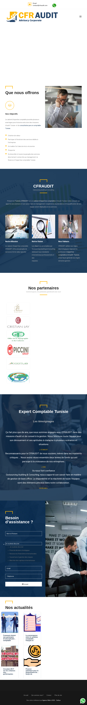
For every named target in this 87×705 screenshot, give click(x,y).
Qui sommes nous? (37, 695)
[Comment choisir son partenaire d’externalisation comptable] (9, 622)
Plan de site (58, 695)
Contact (49, 695)
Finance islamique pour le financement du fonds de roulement (32, 672)
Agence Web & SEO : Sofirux (51, 700)
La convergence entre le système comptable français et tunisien (32, 638)
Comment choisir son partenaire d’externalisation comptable (9, 637)
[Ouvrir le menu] (80, 16)
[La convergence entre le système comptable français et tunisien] (32, 622)
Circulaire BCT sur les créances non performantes (9, 671)
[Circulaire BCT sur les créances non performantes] (9, 655)
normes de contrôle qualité (44, 258)
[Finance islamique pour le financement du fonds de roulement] (32, 655)
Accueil (26, 695)
